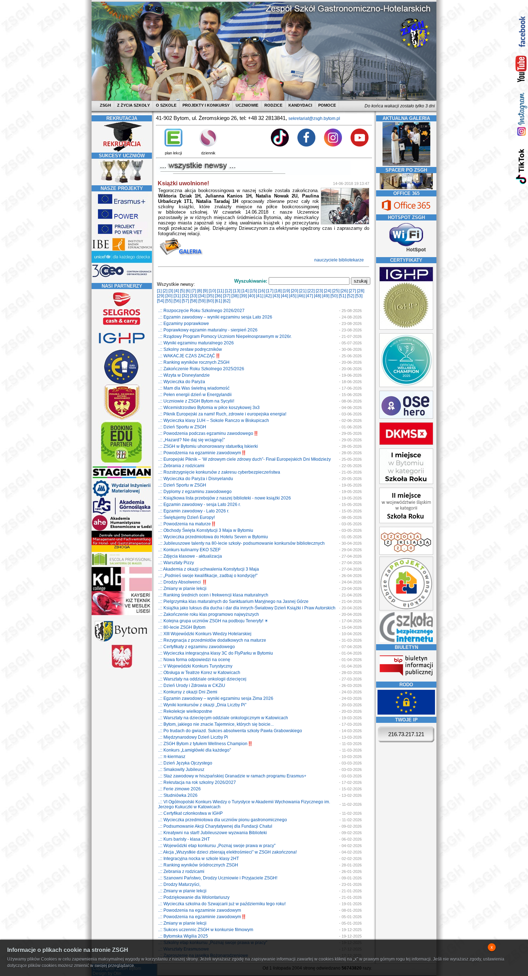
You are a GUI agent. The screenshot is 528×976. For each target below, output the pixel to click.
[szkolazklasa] (406, 482)
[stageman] (122, 478)
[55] (168, 300)
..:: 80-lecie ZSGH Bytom (181, 627)
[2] (165, 290)
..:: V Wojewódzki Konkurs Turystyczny (195, 666)
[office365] (406, 211)
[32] (185, 295)
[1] (159, 290)
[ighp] (122, 347)
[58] (193, 300)
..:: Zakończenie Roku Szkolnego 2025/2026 (201, 368)
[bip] (406, 677)
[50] (334, 295)
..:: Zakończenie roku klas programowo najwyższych (208, 614)
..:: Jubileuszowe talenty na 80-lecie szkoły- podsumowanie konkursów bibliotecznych (241, 543)
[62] (226, 300)
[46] (301, 295)
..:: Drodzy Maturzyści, (179, 884)
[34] (201, 295)
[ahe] (122, 529)
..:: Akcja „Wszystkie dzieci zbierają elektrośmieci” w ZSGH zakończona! (227, 852)
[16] (261, 290)
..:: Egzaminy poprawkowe (183, 323)
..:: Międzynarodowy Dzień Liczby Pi (193, 737)
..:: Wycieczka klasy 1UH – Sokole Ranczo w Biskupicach (213, 420)
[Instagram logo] (333, 145)
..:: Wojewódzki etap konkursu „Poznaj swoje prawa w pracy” (216, 845)
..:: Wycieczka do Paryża (181, 381)
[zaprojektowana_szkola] (406, 609)
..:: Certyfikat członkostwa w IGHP (190, 813)
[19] (286, 290)
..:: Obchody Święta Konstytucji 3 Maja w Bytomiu (205, 530)
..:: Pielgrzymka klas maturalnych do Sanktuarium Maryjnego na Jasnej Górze (233, 601)
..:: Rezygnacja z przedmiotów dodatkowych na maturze (212, 640)
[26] (344, 290)
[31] (177, 295)
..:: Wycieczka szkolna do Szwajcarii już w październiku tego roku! (222, 903)
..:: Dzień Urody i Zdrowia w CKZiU (191, 685)
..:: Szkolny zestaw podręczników (190, 349)
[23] (319, 290)
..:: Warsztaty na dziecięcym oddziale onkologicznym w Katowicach (223, 717)
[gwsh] (122, 513)
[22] (311, 290)
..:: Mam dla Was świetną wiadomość (194, 388)
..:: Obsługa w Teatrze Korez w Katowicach (199, 672)
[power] (122, 220)
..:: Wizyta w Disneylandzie (184, 375)
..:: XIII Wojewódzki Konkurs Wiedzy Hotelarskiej (204, 633)
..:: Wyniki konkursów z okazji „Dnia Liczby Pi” (202, 704)
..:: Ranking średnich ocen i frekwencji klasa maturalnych (213, 595)
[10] (212, 290)
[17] (269, 290)
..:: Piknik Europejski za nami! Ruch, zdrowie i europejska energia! (222, 414)
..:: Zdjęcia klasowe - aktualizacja (190, 556)
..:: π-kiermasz (171, 756)
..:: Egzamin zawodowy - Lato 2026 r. (193, 510)
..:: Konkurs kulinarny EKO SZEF (189, 549)
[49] (325, 295)
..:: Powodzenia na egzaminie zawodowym (199, 910)
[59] (201, 300)
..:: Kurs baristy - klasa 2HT (184, 839)
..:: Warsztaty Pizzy (176, 562)
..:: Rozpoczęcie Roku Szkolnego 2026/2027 (201, 310)
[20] (294, 290)
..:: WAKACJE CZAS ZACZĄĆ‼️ (189, 355)
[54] (160, 300)
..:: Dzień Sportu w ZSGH (182, 426)
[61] (218, 300)
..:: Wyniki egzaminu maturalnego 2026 (196, 342)
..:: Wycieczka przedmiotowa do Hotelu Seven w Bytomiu (213, 536)
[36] (218, 295)
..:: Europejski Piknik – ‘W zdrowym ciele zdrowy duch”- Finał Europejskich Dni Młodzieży (244, 459)
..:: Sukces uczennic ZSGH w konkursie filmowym (205, 929)
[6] (188, 290)
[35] (210, 295)
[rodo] (406, 713)
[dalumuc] (122, 589)
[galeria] (406, 164)
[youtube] (521, 69)
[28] (360, 290)
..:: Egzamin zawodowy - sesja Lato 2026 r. (199, 504)
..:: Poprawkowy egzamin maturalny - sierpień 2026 (208, 330)
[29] (160, 295)
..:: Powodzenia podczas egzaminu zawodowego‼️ (208, 433)
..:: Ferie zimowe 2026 (179, 788)
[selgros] (122, 325)
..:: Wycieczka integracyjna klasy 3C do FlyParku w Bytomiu (215, 653)
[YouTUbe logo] (359, 145)
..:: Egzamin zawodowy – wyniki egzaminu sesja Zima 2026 (215, 698)
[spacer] (406, 187)
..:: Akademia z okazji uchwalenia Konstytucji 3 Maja (208, 569)
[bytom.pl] (122, 641)
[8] (199, 290)
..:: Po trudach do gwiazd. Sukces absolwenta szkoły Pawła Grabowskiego (230, 730)
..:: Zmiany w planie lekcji (182, 588)
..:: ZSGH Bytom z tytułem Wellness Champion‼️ (205, 743)
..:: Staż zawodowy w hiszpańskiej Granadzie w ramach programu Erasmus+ (232, 776)
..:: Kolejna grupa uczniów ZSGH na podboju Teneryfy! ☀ (213, 620)
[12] (228, 290)
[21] (302, 290)
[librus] (208, 145)
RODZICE (273, 105)
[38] (234, 295)
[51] (342, 295)
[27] (352, 290)
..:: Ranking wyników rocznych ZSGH (194, 362)
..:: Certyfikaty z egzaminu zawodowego (196, 646)
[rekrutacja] (122, 150)
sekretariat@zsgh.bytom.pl (314, 118)
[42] (268, 295)
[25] (335, 290)
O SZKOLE (166, 105)
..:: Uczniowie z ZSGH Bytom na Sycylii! (196, 401)
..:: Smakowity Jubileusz (181, 769)
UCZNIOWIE (247, 105)
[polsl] (122, 495)
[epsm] (122, 565)
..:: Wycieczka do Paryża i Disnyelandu (195, 478)
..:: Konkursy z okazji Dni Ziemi (187, 691)
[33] (193, 295)
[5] (182, 290)
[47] (309, 295)
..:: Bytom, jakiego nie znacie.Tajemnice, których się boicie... (216, 724)
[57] (185, 300)
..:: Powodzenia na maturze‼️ (187, 523)
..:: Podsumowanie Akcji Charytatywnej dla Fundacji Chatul (215, 826)
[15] (253, 290)
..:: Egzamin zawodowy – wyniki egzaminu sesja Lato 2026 (215, 317)
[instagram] (521, 114)
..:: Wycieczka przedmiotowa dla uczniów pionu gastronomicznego (222, 819)
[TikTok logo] (279, 145)
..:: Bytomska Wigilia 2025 (183, 936)
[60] (210, 300)
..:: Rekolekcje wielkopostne (185, 711)
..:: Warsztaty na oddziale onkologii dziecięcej (202, 679)
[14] (245, 290)
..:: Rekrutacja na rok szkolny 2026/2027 (197, 782)
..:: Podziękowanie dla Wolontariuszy (194, 897)
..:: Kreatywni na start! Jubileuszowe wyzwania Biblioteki (212, 832)
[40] (251, 295)
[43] (276, 295)
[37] (226, 295)
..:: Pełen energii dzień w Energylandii (195, 394)
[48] (317, 295)
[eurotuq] (122, 383)
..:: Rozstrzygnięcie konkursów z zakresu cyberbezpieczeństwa (219, 472)
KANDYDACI (300, 105)
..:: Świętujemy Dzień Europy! (186, 517)
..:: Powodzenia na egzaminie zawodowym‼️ (202, 452)
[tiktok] (521, 166)
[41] (259, 295)
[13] (236, 290)
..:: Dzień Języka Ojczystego (185, 763)
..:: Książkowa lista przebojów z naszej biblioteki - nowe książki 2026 (224, 498)
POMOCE (327, 105)
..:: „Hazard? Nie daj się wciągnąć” (191, 439)
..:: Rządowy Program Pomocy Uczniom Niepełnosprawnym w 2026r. (225, 336)
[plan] (173, 145)
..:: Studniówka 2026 (178, 795)
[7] (193, 290)
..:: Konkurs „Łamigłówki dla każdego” (194, 750)
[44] (284, 295)
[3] (170, 290)
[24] (327, 290)
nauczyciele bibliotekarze (339, 259)
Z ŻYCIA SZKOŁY (133, 105)
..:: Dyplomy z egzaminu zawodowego (195, 491)
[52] (350, 295)
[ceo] (122, 261)
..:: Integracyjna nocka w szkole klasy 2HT (198, 858)
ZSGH (106, 105)
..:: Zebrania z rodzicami (181, 465)
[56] (177, 300)
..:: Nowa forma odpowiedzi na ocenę (194, 659)
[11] (220, 290)
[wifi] (406, 253)
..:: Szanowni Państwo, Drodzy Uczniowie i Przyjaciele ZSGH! (217, 877)
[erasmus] (122, 205)
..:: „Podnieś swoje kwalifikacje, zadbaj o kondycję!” (208, 575)
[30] (168, 295)
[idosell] (122, 463)
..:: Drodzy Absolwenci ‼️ (182, 582)
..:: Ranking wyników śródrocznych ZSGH (198, 865)
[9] (205, 290)
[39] (243, 295)
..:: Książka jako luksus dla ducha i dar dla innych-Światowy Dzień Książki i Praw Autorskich (246, 607)
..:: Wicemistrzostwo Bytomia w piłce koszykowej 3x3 (209, 407)
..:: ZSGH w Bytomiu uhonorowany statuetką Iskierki (208, 446)
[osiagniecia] (122, 182)
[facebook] (521, 31)
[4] (176, 290)
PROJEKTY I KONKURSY (206, 105)
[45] (292, 295)
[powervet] (122, 235)
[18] (278, 290)
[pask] (122, 418)
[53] (358, 295)
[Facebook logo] (306, 145)
